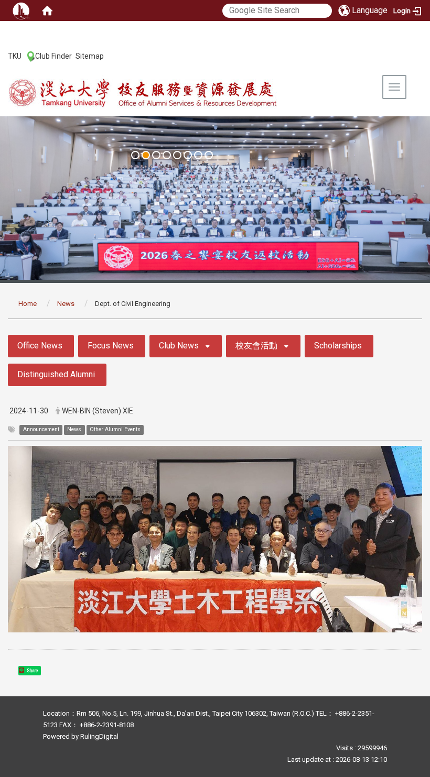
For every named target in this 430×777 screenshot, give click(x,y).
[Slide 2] (146, 155)
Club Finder (53, 56)
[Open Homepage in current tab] (47, 10)
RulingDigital (99, 736)
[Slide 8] (209, 155)
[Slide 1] (135, 155)
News (65, 304)
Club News (179, 346)
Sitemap (90, 56)
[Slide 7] (198, 155)
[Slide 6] (188, 155)
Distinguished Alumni (56, 374)
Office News (39, 346)
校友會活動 (256, 346)
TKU (15, 56)
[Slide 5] (177, 155)
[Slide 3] (156, 155)
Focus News (111, 346)
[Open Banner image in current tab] (215, 198)
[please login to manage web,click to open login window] (21, 10)
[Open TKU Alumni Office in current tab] (165, 93)
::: (2, 55)
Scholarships (338, 346)
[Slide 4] (167, 155)
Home (27, 304)
